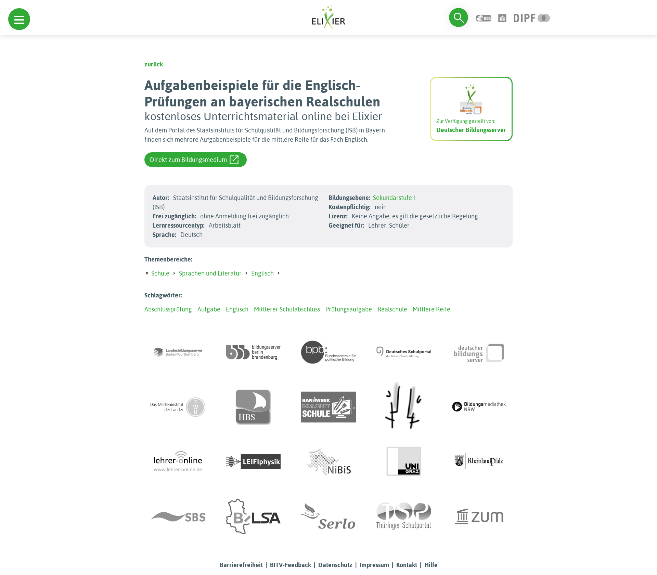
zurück (153, 64)
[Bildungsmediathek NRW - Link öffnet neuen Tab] (479, 407)
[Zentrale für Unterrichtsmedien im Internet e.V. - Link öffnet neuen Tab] (479, 516)
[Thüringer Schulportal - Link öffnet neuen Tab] (403, 516)
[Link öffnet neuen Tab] (532, 17)
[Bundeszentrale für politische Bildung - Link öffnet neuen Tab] (328, 352)
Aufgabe (208, 309)
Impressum (374, 564)
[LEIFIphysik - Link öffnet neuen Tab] (253, 461)
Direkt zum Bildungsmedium (188, 159)
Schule (160, 273)
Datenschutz (335, 564)
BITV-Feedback (290, 564)
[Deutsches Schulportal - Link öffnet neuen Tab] (403, 352)
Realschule (392, 309)
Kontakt (406, 564)
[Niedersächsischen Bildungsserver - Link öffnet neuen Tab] (328, 461)
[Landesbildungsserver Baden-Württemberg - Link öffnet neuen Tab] (178, 352)
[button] (19, 19)
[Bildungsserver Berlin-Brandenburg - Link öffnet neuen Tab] (253, 352)
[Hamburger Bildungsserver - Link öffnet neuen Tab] (253, 407)
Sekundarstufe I (394, 197)
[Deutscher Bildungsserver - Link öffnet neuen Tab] (479, 352)
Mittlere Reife (431, 309)
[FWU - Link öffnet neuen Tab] (178, 407)
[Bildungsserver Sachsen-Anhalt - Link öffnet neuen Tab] (253, 516)
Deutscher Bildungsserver (471, 129)
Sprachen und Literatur (210, 273)
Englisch (262, 273)
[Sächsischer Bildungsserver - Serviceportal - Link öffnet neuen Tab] (178, 516)
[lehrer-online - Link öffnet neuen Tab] (178, 461)
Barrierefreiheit (241, 564)
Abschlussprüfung (168, 309)
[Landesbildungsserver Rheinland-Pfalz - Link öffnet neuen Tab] (479, 461)
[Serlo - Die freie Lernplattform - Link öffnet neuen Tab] (328, 516)
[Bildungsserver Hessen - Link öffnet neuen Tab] (403, 407)
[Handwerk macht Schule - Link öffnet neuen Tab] (328, 407)
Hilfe (431, 564)
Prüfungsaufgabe (348, 309)
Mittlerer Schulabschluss (287, 309)
